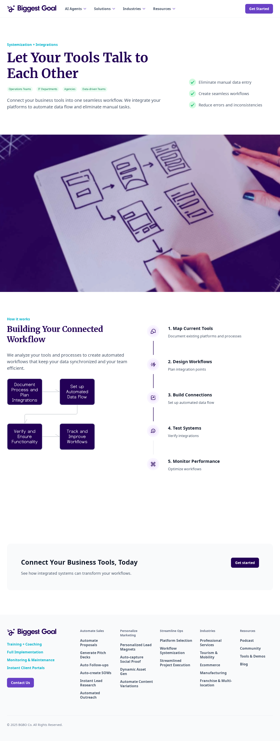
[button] (76, 8)
